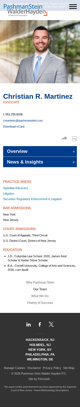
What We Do (40, 296)
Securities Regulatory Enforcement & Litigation (32, 199)
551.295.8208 (14, 114)
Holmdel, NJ (40, 345)
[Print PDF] (74, 138)
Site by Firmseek (39, 379)
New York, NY (40, 349)
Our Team (40, 289)
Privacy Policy (52, 368)
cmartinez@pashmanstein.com (23, 120)
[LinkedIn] (28, 324)
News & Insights (25, 161)
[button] (64, 139)
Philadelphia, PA (40, 354)
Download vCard (13, 126)
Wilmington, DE (40, 359)
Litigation (8, 193)
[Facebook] (39, 324)
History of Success (40, 302)
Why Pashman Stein (40, 282)
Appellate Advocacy (15, 188)
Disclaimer (34, 368)
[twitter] (51, 324)
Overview (17, 151)
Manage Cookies (14, 368)
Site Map (68, 368)
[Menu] (73, 7)
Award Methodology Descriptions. (51, 390)
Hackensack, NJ (40, 339)
